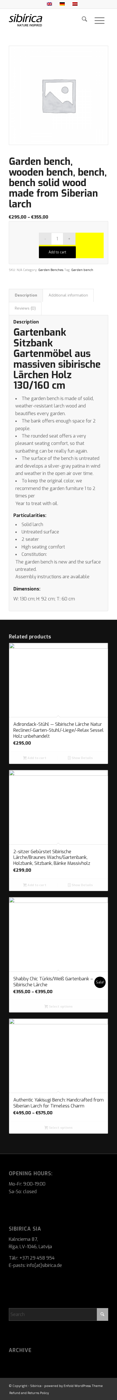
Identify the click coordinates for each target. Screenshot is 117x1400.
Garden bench (82, 270)
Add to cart (57, 252)
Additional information (68, 295)
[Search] (84, 20)
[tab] (26, 295)
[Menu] (99, 20)
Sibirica (35, 1386)
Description (26, 295)
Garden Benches (50, 270)
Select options (60, 1006)
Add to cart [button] (36, 758)
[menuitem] (84, 20)
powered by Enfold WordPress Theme (73, 1386)
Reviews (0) (25, 308)
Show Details (82, 758)
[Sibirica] (48, 20)
